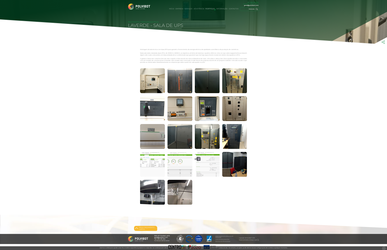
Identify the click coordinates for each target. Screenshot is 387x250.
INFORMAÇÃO (221, 9)
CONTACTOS (234, 9)
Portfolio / (137, 22)
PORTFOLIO (210, 9)
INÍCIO (171, 9)
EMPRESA (179, 9)
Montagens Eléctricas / (150, 22)
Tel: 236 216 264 (159, 239)
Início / (130, 22)
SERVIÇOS (188, 9)
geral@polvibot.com (251, 5)
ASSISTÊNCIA (199, 9)
